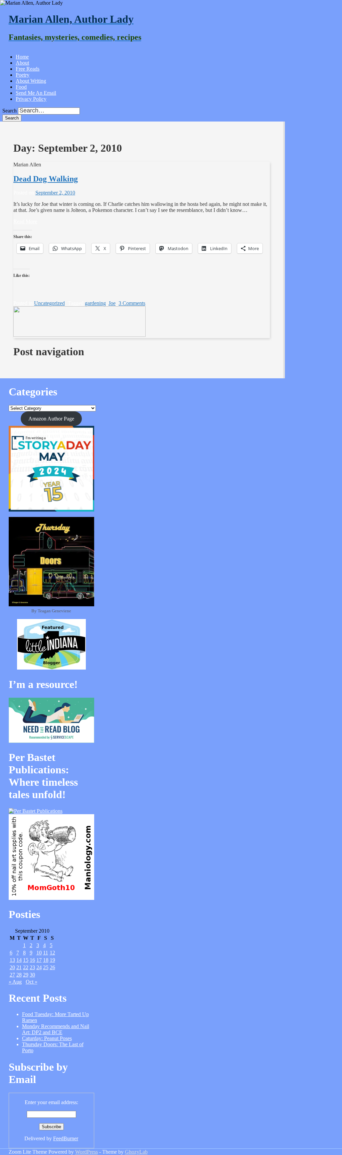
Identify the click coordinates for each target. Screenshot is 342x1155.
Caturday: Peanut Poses (47, 1038)
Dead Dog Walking (45, 178)
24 (39, 967)
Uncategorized (49, 303)
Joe (112, 303)
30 (32, 975)
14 (19, 960)
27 (12, 975)
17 (39, 960)
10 (39, 952)
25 (45, 967)
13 (12, 960)
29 (25, 975)
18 (45, 960)
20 (12, 967)
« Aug (15, 982)
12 (52, 952)
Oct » (31, 982)
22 (25, 967)
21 (19, 967)
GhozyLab (136, 1152)
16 (32, 960)
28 (19, 975)
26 (52, 967)
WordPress (86, 1152)
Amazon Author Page (51, 418)
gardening (95, 303)
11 (45, 952)
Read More (25, 221)
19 (52, 960)
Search (9, 110)
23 (32, 967)
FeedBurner (65, 1138)
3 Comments (132, 303)
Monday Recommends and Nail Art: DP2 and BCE (55, 1029)
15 (25, 960)
